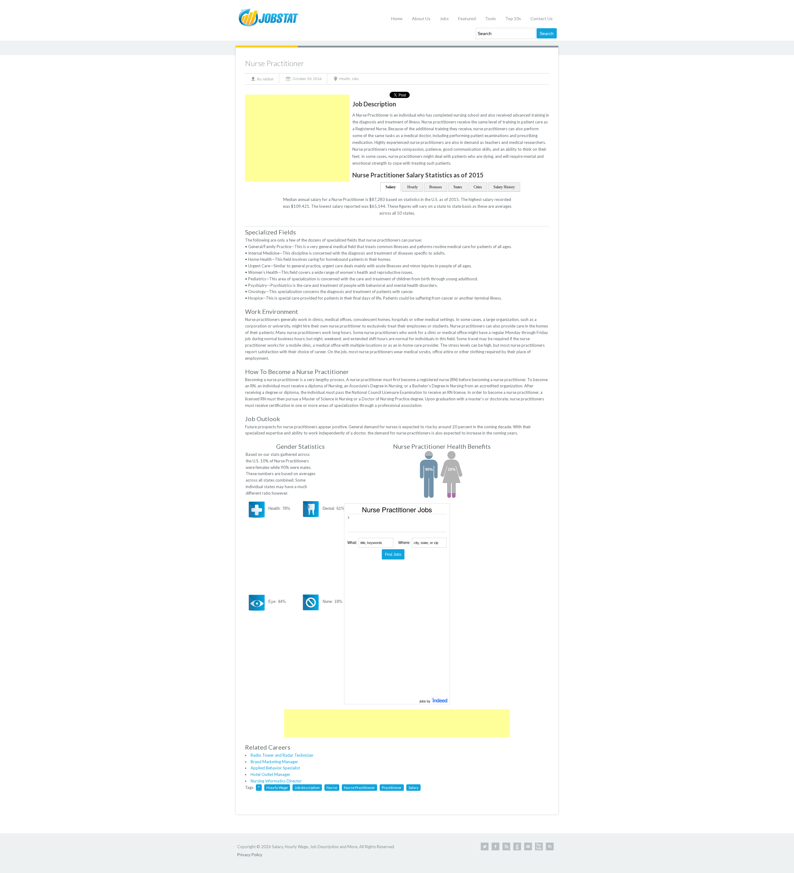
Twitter (484, 846)
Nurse (332, 787)
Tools (490, 18)
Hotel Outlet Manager (270, 774)
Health (344, 79)
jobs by (425, 700)
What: (352, 542)
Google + (517, 846)
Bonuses (435, 187)
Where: (404, 542)
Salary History (504, 187)
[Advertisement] (297, 138)
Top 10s (513, 18)
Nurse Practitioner (274, 63)
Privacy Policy (249, 854)
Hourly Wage (277, 787)
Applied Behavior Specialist (275, 767)
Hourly (412, 187)
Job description (307, 787)
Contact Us (541, 18)
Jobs (444, 18)
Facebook (495, 846)
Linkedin (550, 846)
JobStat (268, 79)
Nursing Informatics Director (276, 780)
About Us (421, 18)
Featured (467, 18)
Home (397, 18)
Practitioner (392, 787)
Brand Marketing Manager (274, 761)
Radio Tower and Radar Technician (282, 755)
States (457, 187)
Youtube (539, 846)
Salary (391, 187)
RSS (506, 846)
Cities (478, 187)
